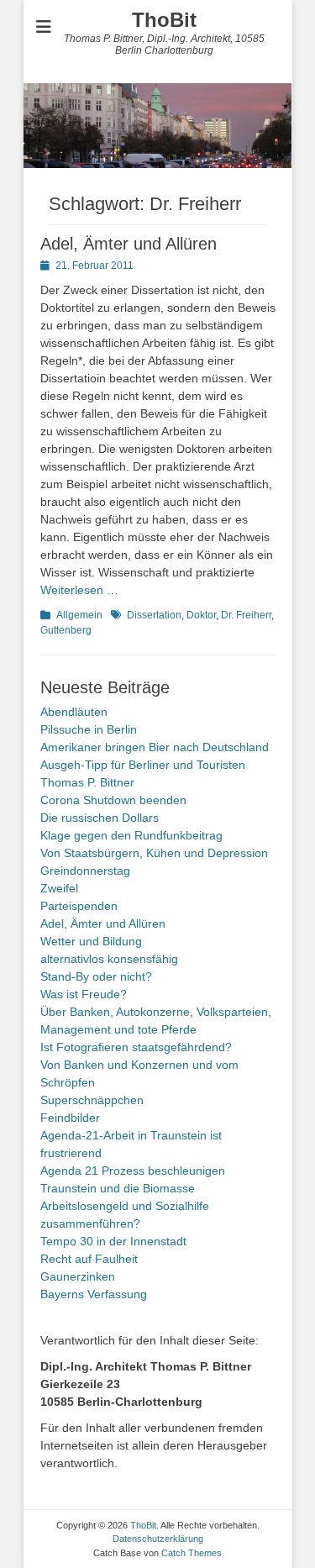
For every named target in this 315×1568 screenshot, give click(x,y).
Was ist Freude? (83, 994)
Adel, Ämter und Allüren (128, 243)
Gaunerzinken (77, 1276)
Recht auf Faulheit (89, 1258)
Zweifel (59, 888)
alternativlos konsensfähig (109, 959)
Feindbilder (70, 1117)
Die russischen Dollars (99, 817)
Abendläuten (74, 711)
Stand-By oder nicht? (96, 976)
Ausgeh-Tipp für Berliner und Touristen (142, 764)
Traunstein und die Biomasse (117, 1188)
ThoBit (164, 19)
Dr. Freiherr (246, 615)
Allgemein (79, 615)
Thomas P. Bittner (87, 782)
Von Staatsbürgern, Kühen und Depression (154, 853)
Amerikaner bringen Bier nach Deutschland (154, 747)
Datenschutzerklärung (158, 1539)
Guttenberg (66, 630)
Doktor (201, 615)
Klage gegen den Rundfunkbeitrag (131, 835)
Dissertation (154, 615)
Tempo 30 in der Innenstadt (113, 1241)
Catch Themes (191, 1553)
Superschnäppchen (92, 1100)
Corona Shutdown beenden (113, 800)
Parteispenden (79, 906)
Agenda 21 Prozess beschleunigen (132, 1170)
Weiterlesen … (79, 590)
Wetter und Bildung (91, 941)
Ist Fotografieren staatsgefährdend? (136, 1047)
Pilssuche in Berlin (88, 729)
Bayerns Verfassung (93, 1294)
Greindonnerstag (85, 870)
